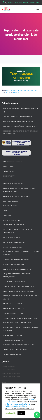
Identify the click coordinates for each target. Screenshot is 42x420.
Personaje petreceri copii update (14, 308)
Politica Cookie (8, 166)
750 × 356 (30, 90)
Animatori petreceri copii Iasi (13, 184)
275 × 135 (9, 90)
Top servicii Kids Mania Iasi (12, 354)
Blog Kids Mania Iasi (10, 206)
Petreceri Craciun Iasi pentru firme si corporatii (20, 318)
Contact (6, 210)
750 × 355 (23, 90)
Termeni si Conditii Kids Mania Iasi (15, 349)
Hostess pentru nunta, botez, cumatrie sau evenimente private (17, 231)
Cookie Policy (7, 215)
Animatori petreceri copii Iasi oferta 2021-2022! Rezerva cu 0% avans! (19, 190)
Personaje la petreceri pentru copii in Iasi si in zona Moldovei (21, 297)
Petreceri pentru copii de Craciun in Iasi (17, 323)
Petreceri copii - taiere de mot (13, 313)
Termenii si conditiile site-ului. (19, 404)
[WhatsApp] (37, 415)
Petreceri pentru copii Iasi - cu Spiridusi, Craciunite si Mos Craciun (21, 329)
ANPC (4, 162)
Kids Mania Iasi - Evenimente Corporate (16, 259)
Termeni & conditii (29, 3)
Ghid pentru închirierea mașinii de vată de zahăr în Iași (20, 110)
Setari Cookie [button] (10, 413)
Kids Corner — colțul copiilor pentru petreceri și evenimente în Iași (20, 132)
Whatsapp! (18, 3)
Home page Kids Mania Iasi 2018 (13, 225)
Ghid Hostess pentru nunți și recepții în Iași (18, 121)
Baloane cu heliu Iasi (10, 201)
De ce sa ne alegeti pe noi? (12, 220)
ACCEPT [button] (21, 413)
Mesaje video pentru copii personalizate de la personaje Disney (18, 275)
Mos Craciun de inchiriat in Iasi (14, 282)
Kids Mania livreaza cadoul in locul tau (17, 269)
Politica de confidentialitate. (16, 406)
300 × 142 (16, 90)
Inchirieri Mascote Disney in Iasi (14, 242)
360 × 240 (8, 92)
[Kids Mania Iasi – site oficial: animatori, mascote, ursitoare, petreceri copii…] (7, 9)
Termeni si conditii (9, 171)
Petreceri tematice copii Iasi (12, 335)
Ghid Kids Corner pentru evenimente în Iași (18, 116)
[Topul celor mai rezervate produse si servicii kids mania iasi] (21, 76)
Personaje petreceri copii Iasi (13, 304)
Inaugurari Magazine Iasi (12, 237)
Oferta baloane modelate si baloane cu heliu (18, 286)
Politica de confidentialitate (13, 340)
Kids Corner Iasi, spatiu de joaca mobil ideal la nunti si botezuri (21, 253)
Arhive (4, 382)
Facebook (3, 2)
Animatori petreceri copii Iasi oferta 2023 (17, 196)
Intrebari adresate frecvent (12, 247)
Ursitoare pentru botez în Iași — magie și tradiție (20, 126)
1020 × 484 (15, 92)
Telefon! (10, 3)
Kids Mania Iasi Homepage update (14, 264)
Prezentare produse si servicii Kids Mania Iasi (18, 345)
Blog (37, 3)
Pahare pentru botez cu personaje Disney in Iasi (19, 291)
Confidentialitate (9, 176)
